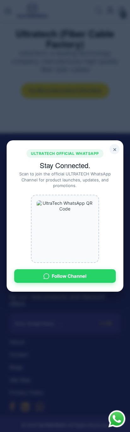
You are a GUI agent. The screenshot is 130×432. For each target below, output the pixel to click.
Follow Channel (69, 276)
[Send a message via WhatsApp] (117, 419)
